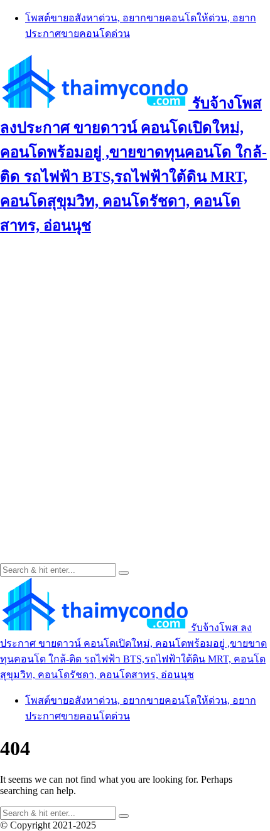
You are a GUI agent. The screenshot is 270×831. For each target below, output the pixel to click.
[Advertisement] (135, 385)
